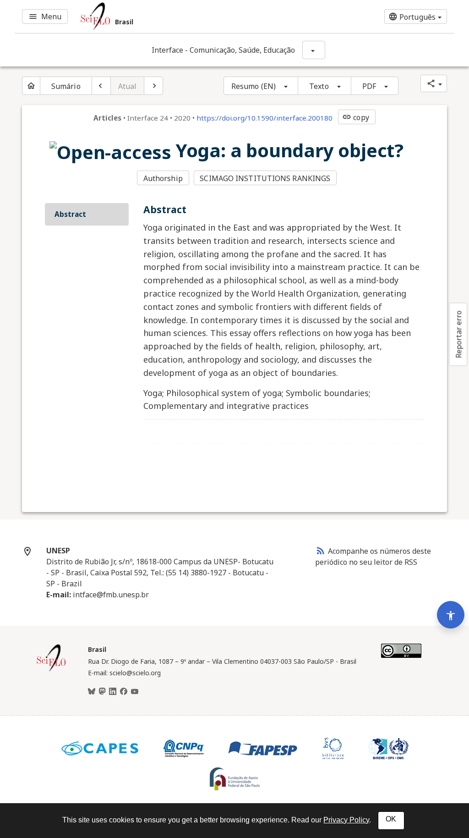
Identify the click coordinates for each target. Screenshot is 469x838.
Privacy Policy (346, 820)
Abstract (70, 214)
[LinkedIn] (112, 692)
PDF (369, 86)
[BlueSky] (91, 692)
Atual (127, 86)
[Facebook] (123, 692)
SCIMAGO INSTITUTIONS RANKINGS (265, 178)
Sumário (66, 86)
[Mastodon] (102, 692)
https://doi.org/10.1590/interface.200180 (264, 117)
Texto (319, 86)
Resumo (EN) (253, 86)
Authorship (163, 178)
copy (355, 117)
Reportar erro (458, 334)
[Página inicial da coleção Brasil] (51, 670)
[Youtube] (134, 692)
